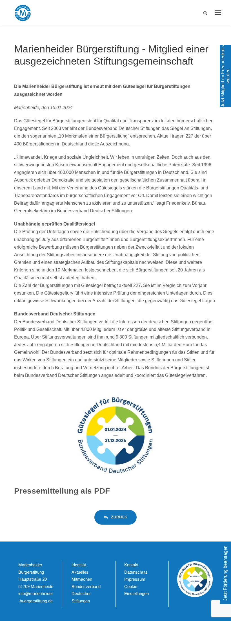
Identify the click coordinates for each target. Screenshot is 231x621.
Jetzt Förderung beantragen (225, 573)
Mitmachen (82, 579)
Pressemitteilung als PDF (62, 491)
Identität (79, 564)
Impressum (134, 579)
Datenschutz (136, 572)
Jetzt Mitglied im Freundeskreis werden (225, 76)
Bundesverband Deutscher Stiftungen (86, 593)
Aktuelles (80, 572)
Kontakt (131, 564)
